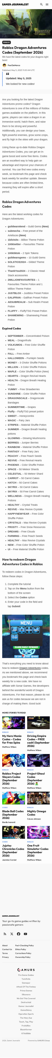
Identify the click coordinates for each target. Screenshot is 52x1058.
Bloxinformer (26, 1029)
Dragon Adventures (30, 668)
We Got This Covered (26, 998)
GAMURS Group (43, 1041)
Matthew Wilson (9, 747)
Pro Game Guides (26, 975)
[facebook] (18, 934)
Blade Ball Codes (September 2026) (13, 814)
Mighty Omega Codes (36, 812)
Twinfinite (26, 979)
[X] (12, 934)
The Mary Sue (26, 1018)
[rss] (5, 934)
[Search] (41, 4)
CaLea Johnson (34, 819)
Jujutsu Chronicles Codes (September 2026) (13, 850)
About (4, 945)
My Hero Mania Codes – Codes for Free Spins (11, 739)
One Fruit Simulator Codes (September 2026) (37, 850)
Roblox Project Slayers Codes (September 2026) (11, 778)
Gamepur (26, 983)
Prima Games (26, 990)
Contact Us (7, 949)
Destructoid (26, 1002)
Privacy (5, 957)
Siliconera (26, 994)
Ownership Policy (22, 957)
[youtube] (25, 934)
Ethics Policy (20, 949)
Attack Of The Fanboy (26, 986)
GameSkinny (26, 1010)
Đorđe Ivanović (8, 822)
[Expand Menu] (47, 4)
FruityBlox (26, 1025)
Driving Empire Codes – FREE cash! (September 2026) (38, 741)
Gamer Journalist (26, 1006)
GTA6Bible (26, 1033)
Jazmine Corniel (9, 860)
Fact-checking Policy (24, 945)
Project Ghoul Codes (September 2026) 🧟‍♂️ (36, 778)
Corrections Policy (23, 953)
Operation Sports (26, 1014)
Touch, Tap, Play (26, 1021)
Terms (5, 953)
